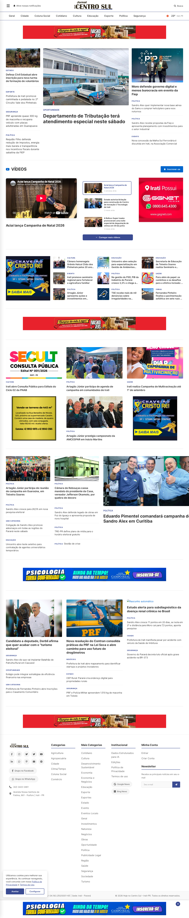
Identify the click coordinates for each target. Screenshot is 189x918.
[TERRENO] (34, 439)
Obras (84, 839)
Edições (115, 762)
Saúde (84, 865)
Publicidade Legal (91, 855)
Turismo (85, 881)
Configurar (35, 891)
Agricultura (57, 753)
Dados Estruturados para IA (122, 755)
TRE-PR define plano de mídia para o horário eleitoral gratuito (74, 533)
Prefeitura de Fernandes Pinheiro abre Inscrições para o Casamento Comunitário (31, 690)
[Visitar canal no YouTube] (7, 169)
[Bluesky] (34, 754)
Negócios (86, 834)
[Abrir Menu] (8, 6)
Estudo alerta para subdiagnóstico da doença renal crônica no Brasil (154, 609)
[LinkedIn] (12, 762)
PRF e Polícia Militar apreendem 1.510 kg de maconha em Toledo (94, 694)
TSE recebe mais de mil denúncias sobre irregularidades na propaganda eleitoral (123, 295)
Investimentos (89, 823)
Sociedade (87, 876)
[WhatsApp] (19, 762)
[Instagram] (19, 754)
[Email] (34, 762)
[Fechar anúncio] (178, 904)
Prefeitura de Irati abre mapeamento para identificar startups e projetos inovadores (93, 665)
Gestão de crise (72, 543)
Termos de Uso (27, 884)
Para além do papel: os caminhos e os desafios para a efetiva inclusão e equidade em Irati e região (169, 280)
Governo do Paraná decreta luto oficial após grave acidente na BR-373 (153, 656)
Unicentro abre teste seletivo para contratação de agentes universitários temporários (25, 547)
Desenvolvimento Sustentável (91, 765)
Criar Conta (147, 758)
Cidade (25, 15)
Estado (85, 802)
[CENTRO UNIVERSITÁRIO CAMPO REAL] (94, 580)
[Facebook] (12, 754)
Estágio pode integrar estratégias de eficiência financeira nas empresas (30, 676)
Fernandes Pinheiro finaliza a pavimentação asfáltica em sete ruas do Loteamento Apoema (169, 295)
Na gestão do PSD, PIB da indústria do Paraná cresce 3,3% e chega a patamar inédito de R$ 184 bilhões (125, 280)
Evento (85, 807)
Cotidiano (61, 15)
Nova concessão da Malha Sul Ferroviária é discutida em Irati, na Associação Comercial (154, 142)
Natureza (86, 828)
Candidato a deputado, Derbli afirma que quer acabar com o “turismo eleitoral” (32, 645)
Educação (92, 15)
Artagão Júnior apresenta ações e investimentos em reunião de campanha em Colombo (80, 295)
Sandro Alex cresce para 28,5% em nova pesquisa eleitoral (27, 511)
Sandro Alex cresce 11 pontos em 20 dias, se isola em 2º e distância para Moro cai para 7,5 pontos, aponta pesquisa (155, 625)
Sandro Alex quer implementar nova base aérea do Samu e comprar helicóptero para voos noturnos (156, 108)
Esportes (86, 797)
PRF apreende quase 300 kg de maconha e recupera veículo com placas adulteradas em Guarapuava (22, 120)
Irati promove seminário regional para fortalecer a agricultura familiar (80, 280)
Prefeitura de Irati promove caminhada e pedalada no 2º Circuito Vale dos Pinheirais (22, 99)
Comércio (56, 779)
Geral (12, 15)
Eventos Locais (89, 813)
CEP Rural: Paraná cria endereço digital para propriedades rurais (89, 680)
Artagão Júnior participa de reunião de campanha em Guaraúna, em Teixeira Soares (27, 491)
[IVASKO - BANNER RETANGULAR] (94, 37)
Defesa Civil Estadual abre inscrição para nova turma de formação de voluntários (22, 78)
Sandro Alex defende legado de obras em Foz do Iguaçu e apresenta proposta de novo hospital (76, 515)
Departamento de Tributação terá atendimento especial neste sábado (84, 118)
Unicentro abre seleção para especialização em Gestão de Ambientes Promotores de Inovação (124, 264)
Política (123, 15)
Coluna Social (42, 15)
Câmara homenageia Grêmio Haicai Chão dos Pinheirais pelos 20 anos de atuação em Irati (80, 264)
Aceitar (15, 891)
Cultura (77, 15)
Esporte (108, 15)
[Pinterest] (27, 762)
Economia (86, 772)
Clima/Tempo (58, 768)
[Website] (41, 762)
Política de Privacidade (117, 769)
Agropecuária (58, 758)
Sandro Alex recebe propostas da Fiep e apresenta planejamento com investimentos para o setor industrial (157, 126)
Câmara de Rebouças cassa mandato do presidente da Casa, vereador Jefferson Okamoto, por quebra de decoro (75, 493)
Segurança (139, 15)
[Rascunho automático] (28, 299)
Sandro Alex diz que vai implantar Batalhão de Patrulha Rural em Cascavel (30, 661)
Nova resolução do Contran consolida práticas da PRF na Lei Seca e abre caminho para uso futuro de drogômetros (93, 646)
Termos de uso (119, 776)
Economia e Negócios (87, 779)
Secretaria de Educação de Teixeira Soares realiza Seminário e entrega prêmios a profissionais (169, 264)
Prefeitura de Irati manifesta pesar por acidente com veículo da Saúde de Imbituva (154, 641)
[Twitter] (27, 754)
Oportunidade (89, 844)
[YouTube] (41, 754)
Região (85, 860)
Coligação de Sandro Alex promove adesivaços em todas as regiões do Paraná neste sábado (24, 528)
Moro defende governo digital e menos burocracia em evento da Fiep (155, 90)
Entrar (144, 753)
